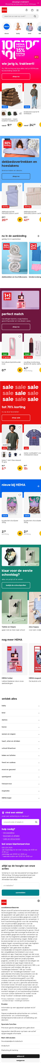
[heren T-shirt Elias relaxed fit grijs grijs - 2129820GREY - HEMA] (4, 454)
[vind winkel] (36, 822)
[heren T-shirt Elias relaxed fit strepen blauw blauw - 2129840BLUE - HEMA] (10, 454)
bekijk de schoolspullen (20, 572)
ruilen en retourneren (11, 839)
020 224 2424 (7, 848)
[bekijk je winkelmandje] (32, 10)
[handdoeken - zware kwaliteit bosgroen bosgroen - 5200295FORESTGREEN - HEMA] (10, 113)
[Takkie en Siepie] (15, 611)
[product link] (12, 96)
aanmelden (20, 893)
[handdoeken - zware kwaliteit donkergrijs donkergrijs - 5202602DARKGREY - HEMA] (15, 113)
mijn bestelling (8, 833)
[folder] (15, 665)
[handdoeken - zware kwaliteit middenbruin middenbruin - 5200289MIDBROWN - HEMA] (4, 113)
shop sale (20, 407)
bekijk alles (20, 488)
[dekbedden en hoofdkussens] (15, 261)
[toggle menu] (37, 10)
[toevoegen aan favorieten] (20, 86)
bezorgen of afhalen (11, 836)
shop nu (20, 65)
